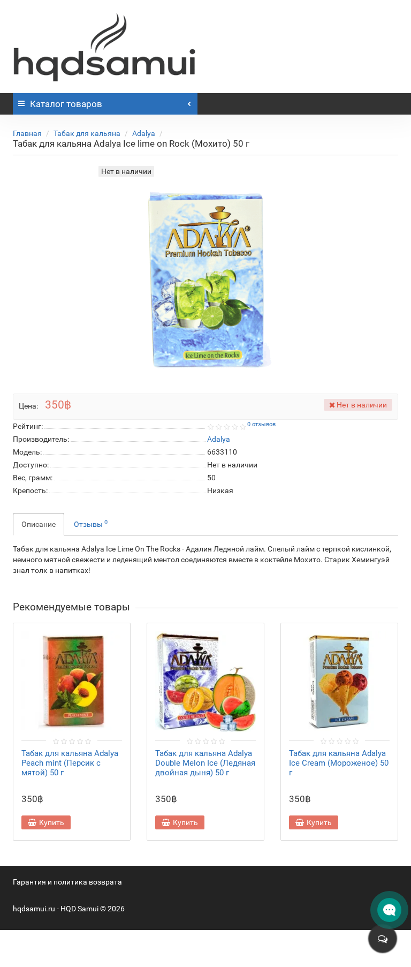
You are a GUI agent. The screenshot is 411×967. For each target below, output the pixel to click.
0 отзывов (261, 424)
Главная (27, 133)
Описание (38, 524)
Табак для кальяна (87, 133)
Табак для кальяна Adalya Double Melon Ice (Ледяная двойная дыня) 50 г (205, 763)
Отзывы (91, 523)
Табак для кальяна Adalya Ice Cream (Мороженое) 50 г (339, 763)
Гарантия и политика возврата (67, 882)
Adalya (143, 133)
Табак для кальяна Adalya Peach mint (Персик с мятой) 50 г (69, 763)
